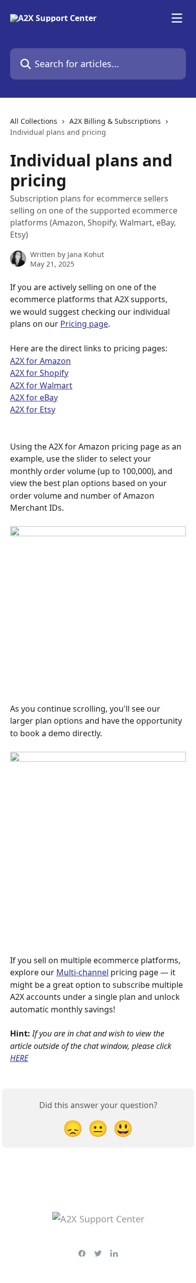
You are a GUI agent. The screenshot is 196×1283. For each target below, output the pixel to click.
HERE (19, 1057)
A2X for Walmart (41, 385)
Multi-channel (82, 972)
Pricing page (84, 323)
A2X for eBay (34, 397)
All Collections (33, 121)
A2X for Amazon (40, 360)
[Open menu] (177, 18)
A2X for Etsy (32, 409)
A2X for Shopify (39, 372)
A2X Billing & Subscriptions (115, 121)
